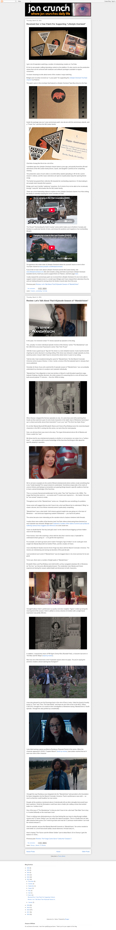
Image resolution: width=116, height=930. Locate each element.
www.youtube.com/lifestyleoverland (51, 266)
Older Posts (86, 851)
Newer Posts (30, 851)
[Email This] (39, 288)
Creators (33, 291)
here (76, 274)
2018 (28, 909)
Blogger (67, 919)
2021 (28, 879)
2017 (28, 912)
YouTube (45, 291)
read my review (48, 655)
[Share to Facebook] (44, 288)
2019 (28, 907)
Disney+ (33, 845)
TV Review (43, 845)
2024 (28, 872)
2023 (28, 875)
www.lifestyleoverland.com (35, 272)
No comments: (32, 288)
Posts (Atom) (61, 856)
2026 (28, 868)
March (30, 895)
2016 (28, 914)
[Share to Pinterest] (46, 288)
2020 (28, 905)
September (31, 886)
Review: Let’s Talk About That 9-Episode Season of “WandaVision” (57, 301)
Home (58, 851)
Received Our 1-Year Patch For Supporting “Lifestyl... (42, 897)
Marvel (37, 845)
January (30, 902)
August (30, 888)
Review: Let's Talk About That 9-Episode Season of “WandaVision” (57, 284)
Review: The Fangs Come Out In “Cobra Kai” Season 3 (53, 838)
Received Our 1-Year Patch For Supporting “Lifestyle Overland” (56, 24)
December (31, 881)
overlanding (39, 291)
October (30, 883)
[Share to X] (42, 288)
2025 (28, 870)
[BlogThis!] (41, 288)
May (29, 890)
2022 (28, 877)
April (29, 893)
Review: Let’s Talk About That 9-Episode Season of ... (42, 899)
